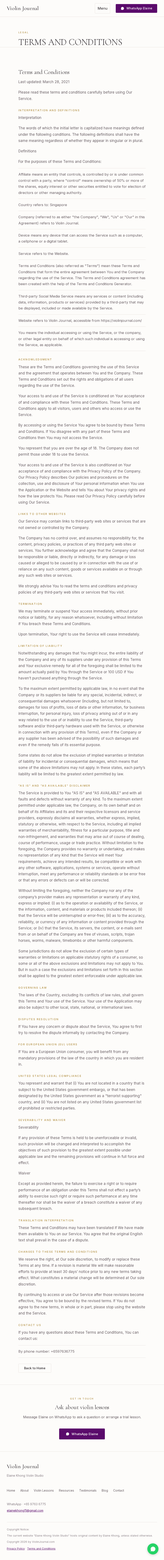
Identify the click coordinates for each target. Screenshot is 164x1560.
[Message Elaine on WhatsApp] (152, 1548)
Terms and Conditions (41, 1548)
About (24, 1490)
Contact (118, 1490)
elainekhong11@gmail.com (25, 1510)
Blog (105, 1490)
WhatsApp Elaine (139, 8)
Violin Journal (23, 8)
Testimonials (88, 1490)
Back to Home (34, 1368)
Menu (102, 8)
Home (11, 1490)
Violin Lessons (44, 1490)
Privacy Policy (16, 1548)
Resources (66, 1490)
